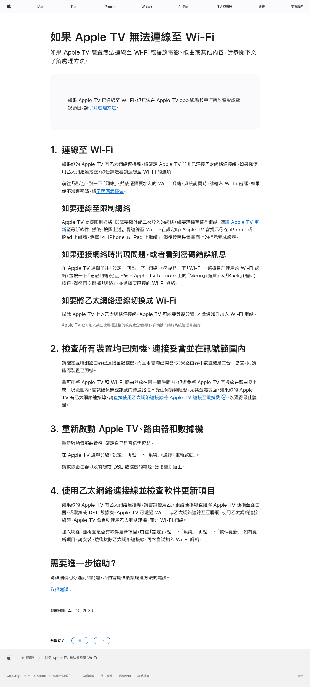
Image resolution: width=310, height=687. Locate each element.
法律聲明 (125, 676)
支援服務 (28, 658)
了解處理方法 (102, 107)
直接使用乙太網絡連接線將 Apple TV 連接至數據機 (167, 397)
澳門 (300, 676)
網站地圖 (143, 676)
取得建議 (59, 589)
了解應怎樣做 (110, 191)
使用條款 (107, 676)
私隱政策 (88, 676)
